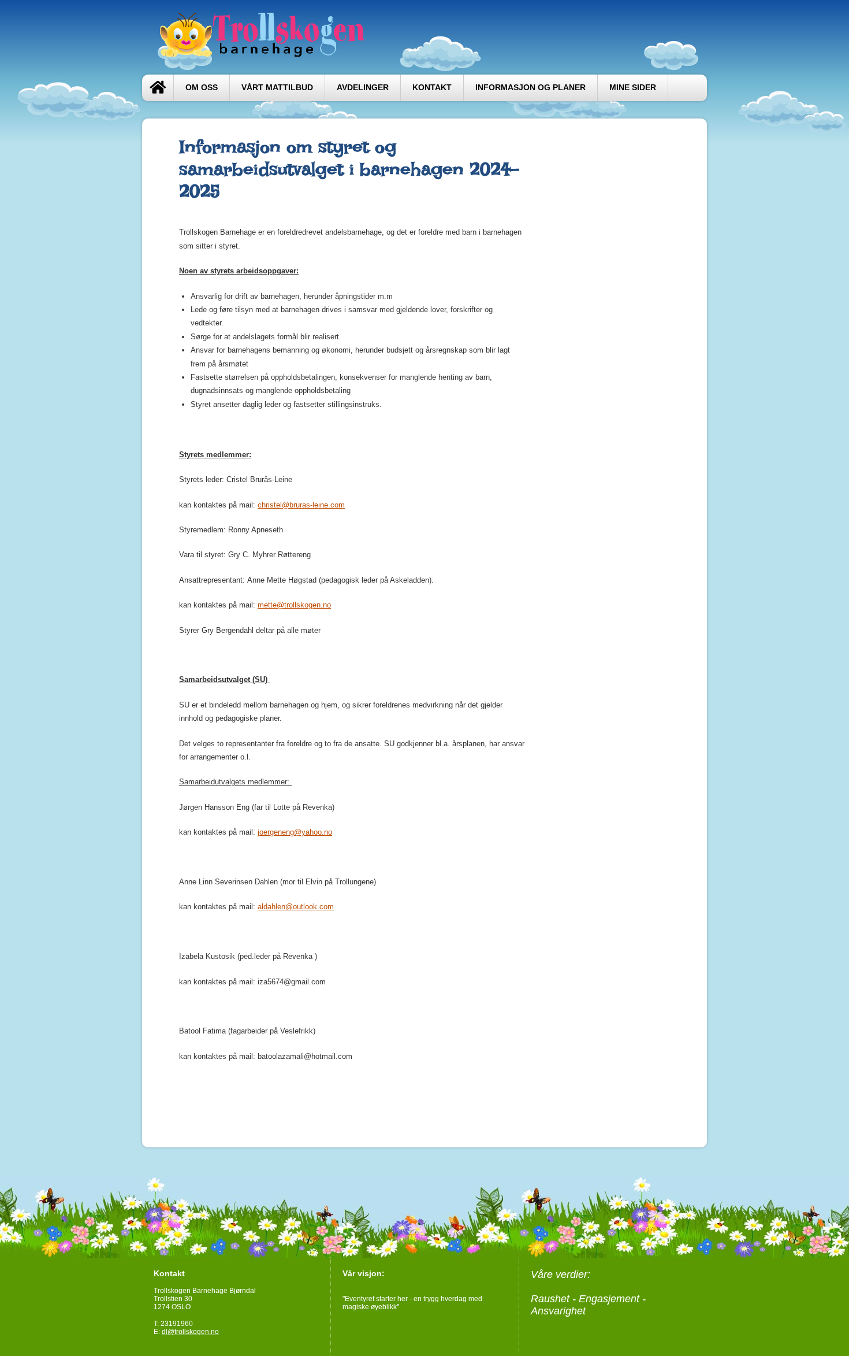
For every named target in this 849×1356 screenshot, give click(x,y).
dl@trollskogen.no (190, 1332)
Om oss (201, 87)
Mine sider (632, 87)
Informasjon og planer (530, 87)
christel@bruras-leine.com (301, 505)
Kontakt (432, 87)
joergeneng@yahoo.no (295, 832)
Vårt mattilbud (277, 87)
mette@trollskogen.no (294, 605)
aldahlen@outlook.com (296, 906)
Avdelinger (363, 87)
